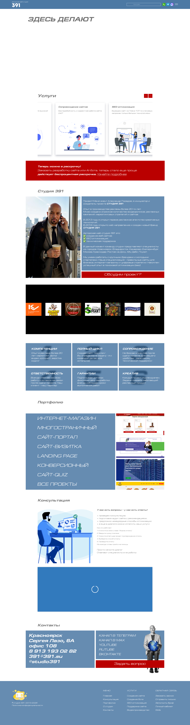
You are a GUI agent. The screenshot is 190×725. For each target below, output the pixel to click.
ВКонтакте (110, 654)
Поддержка (133, 707)
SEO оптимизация (137, 703)
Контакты (108, 710)
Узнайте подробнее (112, 174)
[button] (176, 4)
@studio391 (44, 662)
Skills (158, 710)
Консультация (111, 699)
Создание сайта (136, 696)
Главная (107, 696)
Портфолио (109, 703)
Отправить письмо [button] (165, 699)
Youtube (108, 645)
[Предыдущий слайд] (146, 96)
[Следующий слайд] (150, 96)
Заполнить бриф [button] (164, 703)
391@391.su (45, 657)
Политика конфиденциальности (27, 705)
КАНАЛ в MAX (112, 640)
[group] (74, 129)
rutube (106, 649)
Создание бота (135, 699)
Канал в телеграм (117, 635)
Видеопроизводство (138, 710)
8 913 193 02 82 (52, 652)
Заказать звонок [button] (164, 696)
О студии (108, 707)
